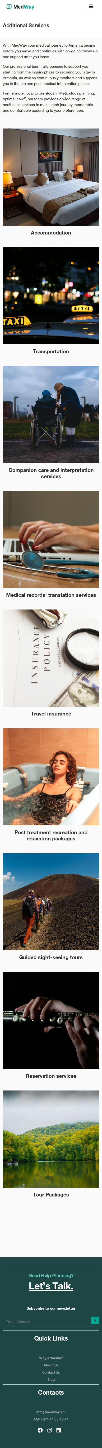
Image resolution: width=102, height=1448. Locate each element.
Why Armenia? (51, 1358)
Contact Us (51, 1372)
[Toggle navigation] (91, 6)
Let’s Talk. (51, 1285)
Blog (51, 1379)
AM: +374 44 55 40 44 (51, 1419)
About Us (51, 1365)
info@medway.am (51, 1412)
